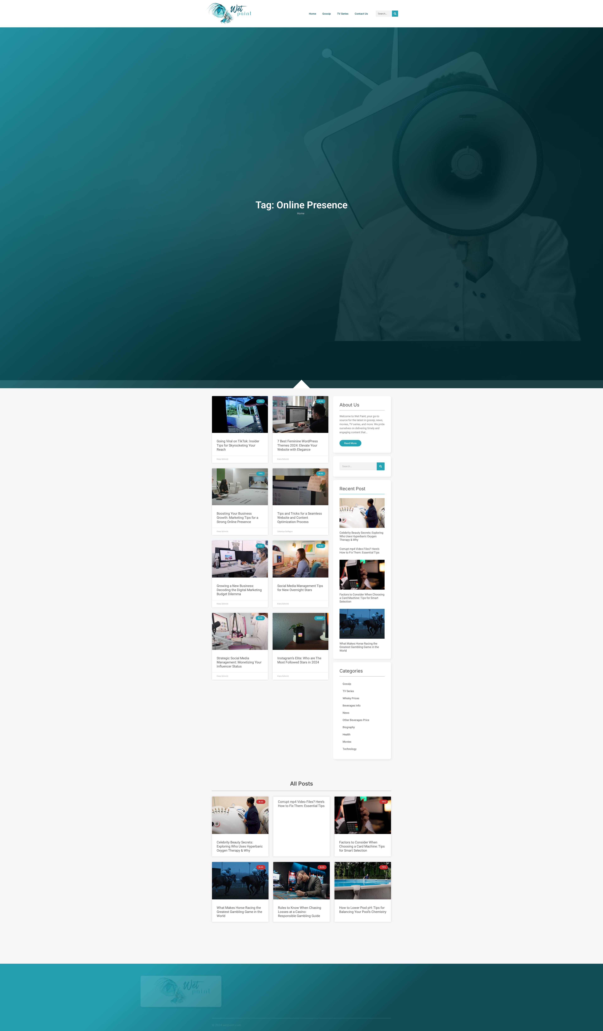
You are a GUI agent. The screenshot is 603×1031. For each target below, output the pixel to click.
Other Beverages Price (356, 720)
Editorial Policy (296, 1025)
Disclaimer (348, 1025)
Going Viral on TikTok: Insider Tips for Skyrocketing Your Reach (238, 445)
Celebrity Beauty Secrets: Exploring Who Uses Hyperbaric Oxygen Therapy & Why (361, 536)
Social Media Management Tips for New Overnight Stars (300, 588)
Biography (349, 727)
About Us (255, 1025)
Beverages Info (352, 706)
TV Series (342, 13)
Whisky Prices (351, 698)
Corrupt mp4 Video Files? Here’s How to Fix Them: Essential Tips (359, 551)
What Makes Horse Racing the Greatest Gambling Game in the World (359, 647)
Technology (349, 749)
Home (312, 13)
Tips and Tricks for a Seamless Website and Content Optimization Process (299, 517)
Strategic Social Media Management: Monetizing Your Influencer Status (239, 662)
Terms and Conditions (323, 1025)
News (346, 713)
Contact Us (361, 13)
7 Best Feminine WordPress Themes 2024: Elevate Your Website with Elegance (297, 445)
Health (346, 734)
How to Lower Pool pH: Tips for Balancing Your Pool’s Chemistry (362, 909)
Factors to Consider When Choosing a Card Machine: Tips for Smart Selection (362, 598)
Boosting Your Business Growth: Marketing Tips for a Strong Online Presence (237, 517)
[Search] (395, 14)
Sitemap (383, 1025)
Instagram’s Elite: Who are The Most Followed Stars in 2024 (299, 660)
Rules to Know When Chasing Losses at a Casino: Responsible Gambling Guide (299, 911)
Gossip (326, 13)
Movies (347, 742)
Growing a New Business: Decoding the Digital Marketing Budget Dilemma (239, 590)
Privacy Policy (274, 1025)
